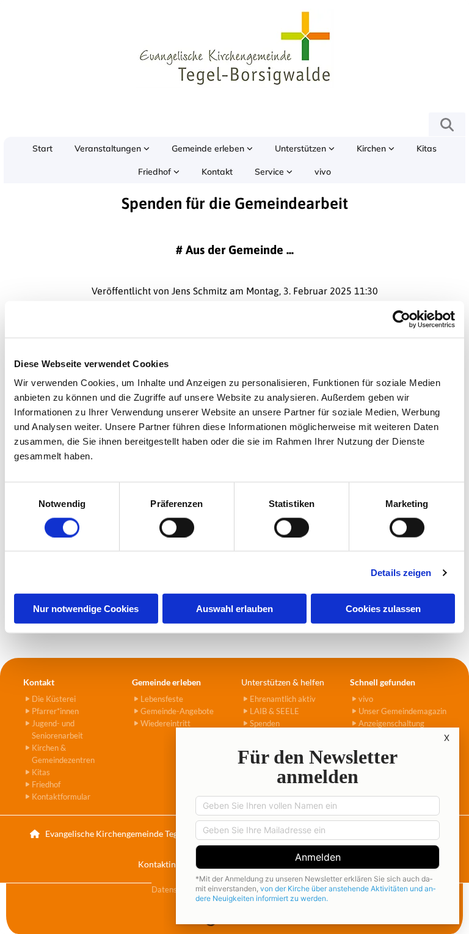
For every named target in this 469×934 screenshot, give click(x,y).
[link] (112, 148)
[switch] (176, 527)
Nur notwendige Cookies (86, 609)
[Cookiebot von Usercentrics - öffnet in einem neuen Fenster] (401, 319)
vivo (322, 171)
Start (42, 148)
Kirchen (372, 148)
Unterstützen (302, 148)
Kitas (426, 148)
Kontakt (217, 171)
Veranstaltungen (109, 148)
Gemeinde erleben (209, 148)
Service (270, 171)
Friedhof (155, 171)
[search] (447, 124)
